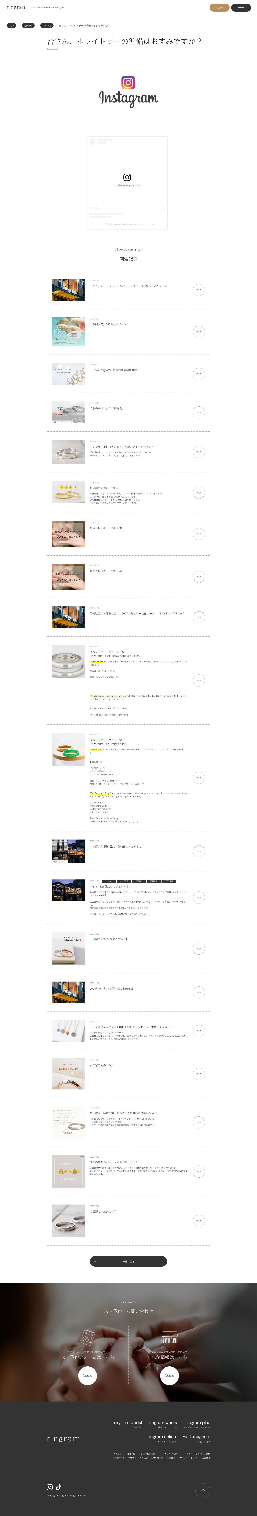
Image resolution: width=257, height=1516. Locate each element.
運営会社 (206, 1457)
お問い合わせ (157, 1457)
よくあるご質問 (203, 1453)
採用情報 (171, 1457)
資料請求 (144, 1457)
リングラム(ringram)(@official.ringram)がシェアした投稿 (127, 224)
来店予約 (132, 1457)
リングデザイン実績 (167, 1453)
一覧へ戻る (128, 1261)
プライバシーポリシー (188, 1457)
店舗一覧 (131, 1453)
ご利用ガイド (118, 1457)
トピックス (118, 1453)
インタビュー (186, 1453)
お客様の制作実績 (146, 1453)
